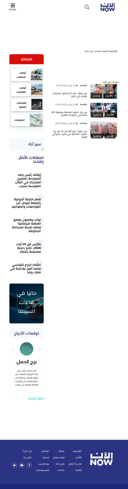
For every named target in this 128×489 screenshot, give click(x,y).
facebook (29, 465)
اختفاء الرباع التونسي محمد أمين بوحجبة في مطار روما (25, 268)
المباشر (45, 451)
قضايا (96, 95)
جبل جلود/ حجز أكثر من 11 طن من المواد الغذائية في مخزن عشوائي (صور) (69, 134)
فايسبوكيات (42, 470)
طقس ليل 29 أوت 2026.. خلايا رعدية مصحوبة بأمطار (28, 247)
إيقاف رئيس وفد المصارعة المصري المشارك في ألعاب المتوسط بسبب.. (28, 180)
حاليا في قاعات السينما (27, 302)
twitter (14, 465)
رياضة (61, 451)
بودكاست (43, 464)
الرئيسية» (114, 51)
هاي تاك (60, 464)
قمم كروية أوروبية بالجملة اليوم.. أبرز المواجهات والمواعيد (26, 203)
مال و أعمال (75, 464)
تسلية (46, 457)
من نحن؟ (27, 451)
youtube (21, 465)
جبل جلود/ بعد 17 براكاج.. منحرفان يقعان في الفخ (70, 94)
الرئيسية (77, 451)
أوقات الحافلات (21, 75)
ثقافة (78, 470)
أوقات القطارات (21, 90)
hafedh (83, 86)
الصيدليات (19, 120)
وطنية (97, 114)
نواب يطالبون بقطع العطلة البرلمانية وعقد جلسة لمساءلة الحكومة (26, 225)
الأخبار (109, 95)
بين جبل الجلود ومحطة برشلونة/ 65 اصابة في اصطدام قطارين (69, 113)
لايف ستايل (59, 457)
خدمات (60, 470)
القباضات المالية (21, 105)
